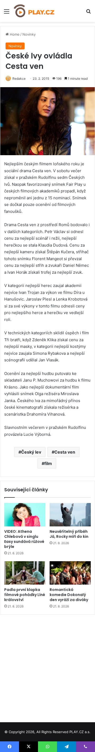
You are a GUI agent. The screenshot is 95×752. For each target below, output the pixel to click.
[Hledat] (88, 13)
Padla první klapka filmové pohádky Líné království (24, 594)
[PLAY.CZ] (34, 11)
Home (14, 34)
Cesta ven (64, 452)
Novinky (29, 34)
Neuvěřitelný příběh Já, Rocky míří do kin (69, 534)
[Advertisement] (47, 666)
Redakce (19, 79)
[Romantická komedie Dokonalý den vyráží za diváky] (70, 573)
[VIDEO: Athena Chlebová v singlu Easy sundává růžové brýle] (24, 514)
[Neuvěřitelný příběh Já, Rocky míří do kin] (70, 514)
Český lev (31, 452)
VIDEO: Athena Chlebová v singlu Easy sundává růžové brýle (24, 539)
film (48, 463)
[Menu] (6, 13)
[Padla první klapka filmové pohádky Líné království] (24, 573)
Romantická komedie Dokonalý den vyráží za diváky (69, 594)
